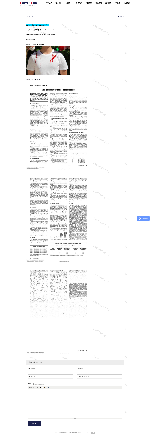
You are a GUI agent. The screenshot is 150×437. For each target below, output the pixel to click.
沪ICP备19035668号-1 (84, 432)
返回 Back (121, 17)
